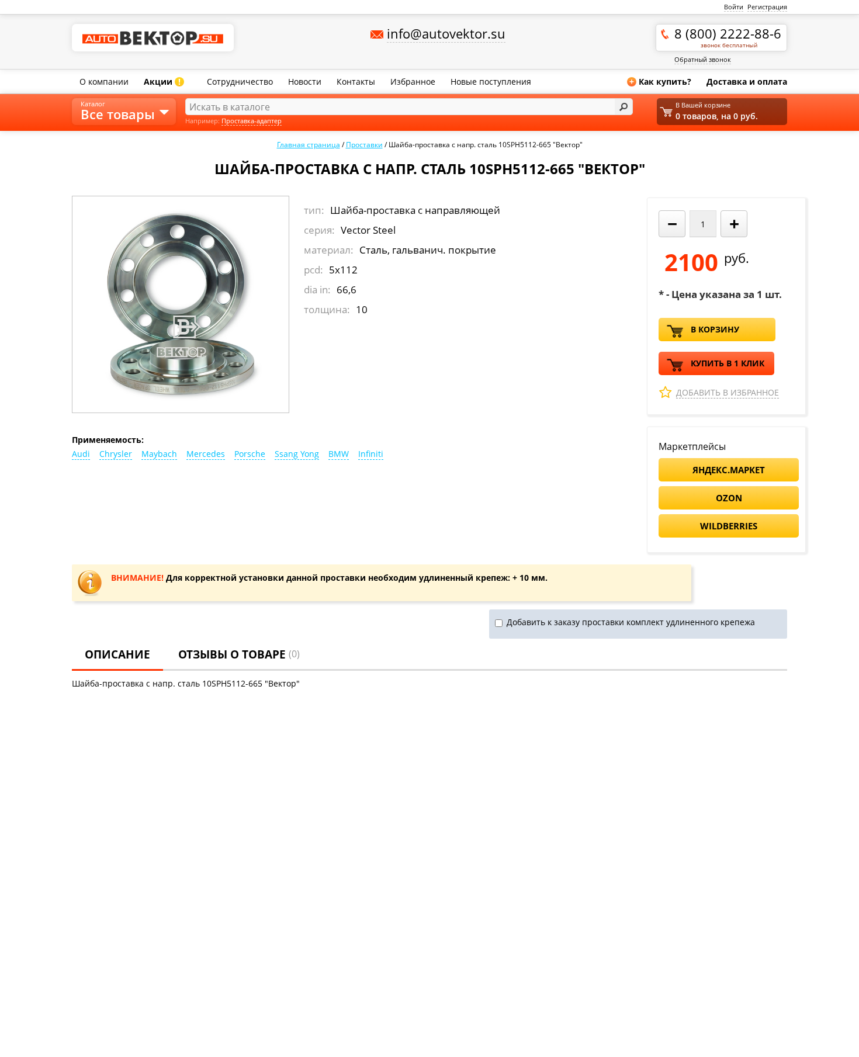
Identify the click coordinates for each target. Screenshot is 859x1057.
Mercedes (205, 453)
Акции (162, 81)
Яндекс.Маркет (728, 470)
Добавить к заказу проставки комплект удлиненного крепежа (631, 622)
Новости (304, 81)
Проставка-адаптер (251, 120)
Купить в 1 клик (727, 363)
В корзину (715, 329)
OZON (729, 498)
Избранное (412, 81)
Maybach (159, 453)
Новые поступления (491, 81)
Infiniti (370, 453)
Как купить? (660, 81)
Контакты (356, 81)
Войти (733, 6)
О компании (104, 81)
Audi (81, 453)
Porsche (249, 453)
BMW (338, 453)
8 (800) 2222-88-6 (727, 37)
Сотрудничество (240, 81)
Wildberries (728, 526)
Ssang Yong (297, 453)
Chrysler (115, 453)
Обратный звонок (702, 59)
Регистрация (767, 6)
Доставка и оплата (746, 81)
